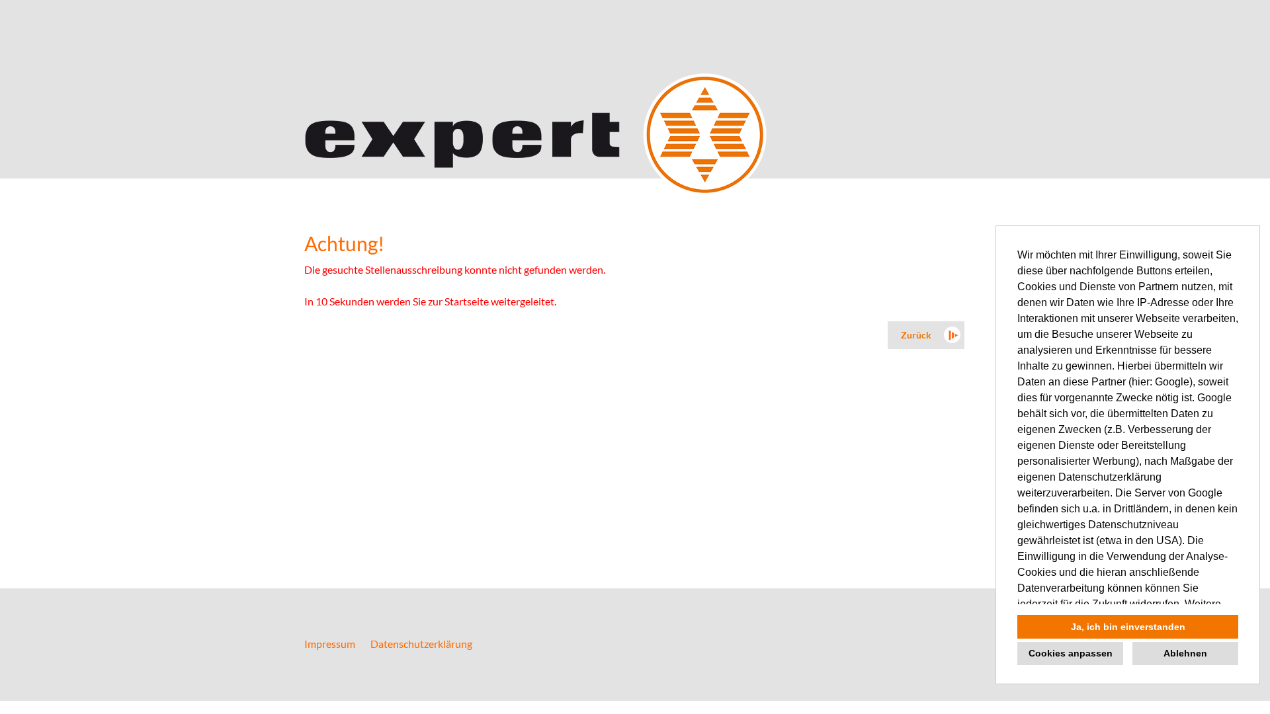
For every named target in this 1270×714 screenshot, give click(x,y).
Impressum (329, 643)
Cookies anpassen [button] (1071, 653)
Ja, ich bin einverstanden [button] (1128, 626)
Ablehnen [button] (1185, 653)
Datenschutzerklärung (421, 643)
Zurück (916, 334)
